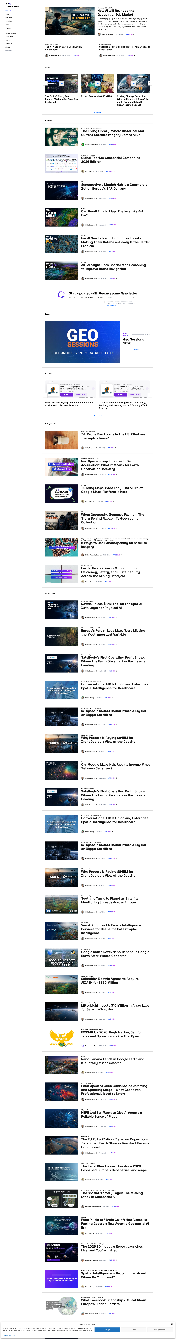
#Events (84, 1030)
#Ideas (89, 1030)
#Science (107, 45)
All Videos (97, 112)
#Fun (7, 24)
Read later (72, 144)
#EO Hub (8, 11)
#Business (101, 8)
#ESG (127, 539)
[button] (172, 1324)
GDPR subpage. (111, 305)
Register (137, 349)
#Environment (101, 539)
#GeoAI (8, 14)
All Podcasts (97, 416)
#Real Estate (85, 540)
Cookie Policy (7, 1335)
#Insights (9, 17)
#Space (8, 28)
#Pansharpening (142, 539)
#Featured (49, 45)
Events (8, 40)
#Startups (9, 21)
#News (91, 601)
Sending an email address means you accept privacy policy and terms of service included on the (121, 303)
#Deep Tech (93, 708)
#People (113, 8)
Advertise (9, 43)
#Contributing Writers (88, 128)
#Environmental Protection (115, 539)
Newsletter (9, 37)
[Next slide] (150, 83)
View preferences (160, 1330)
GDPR (13, 1335)
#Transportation (108, 540)
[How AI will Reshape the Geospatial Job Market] (70, 21)
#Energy (93, 539)
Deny (134, 1330)
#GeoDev (92, 1163)
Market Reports (11, 33)
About (8, 47)
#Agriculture (85, 539)
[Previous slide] (45, 83)
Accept (107, 1330)
